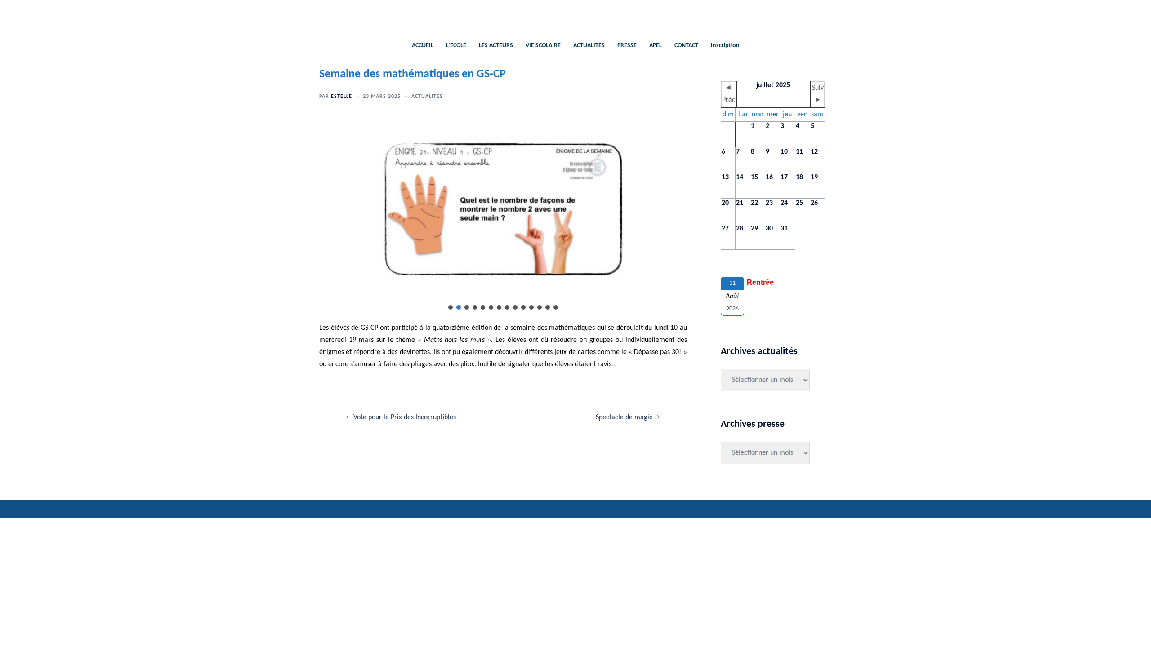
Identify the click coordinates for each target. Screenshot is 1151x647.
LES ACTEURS (496, 45)
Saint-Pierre (576, 16)
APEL (655, 45)
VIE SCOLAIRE (543, 45)
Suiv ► (818, 94)
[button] (450, 307)
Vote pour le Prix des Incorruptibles (404, 417)
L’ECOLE (456, 45)
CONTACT (686, 45)
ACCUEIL (422, 45)
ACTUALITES (589, 45)
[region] (503, 215)
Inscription (725, 45)
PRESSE (627, 45)
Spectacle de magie (624, 417)
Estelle (341, 96)
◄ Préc (728, 94)
